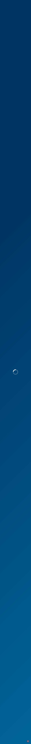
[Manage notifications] (28, 741)
